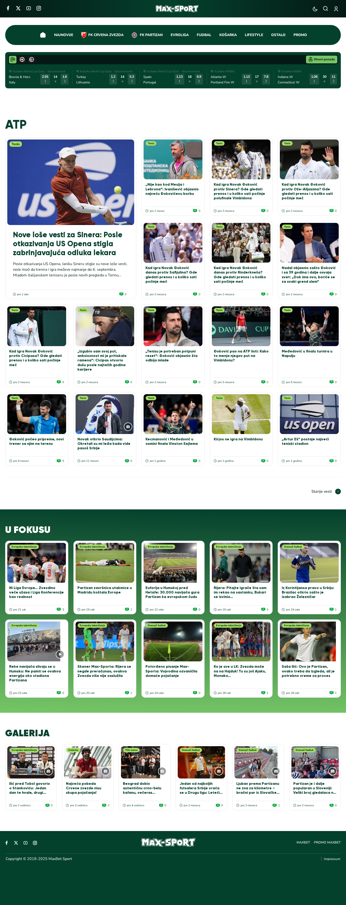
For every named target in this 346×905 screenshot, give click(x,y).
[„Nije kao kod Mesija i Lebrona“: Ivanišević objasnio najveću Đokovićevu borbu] (173, 159)
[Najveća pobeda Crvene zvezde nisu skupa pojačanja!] (87, 762)
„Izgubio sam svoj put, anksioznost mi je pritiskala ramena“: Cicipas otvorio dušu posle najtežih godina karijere (101, 360)
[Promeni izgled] (315, 9)
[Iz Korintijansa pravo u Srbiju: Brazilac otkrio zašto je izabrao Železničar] (309, 563)
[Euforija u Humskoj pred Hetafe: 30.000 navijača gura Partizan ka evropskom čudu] (173, 563)
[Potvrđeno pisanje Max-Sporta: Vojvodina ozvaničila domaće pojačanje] (173, 641)
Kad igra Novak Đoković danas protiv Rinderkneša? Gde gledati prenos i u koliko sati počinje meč (240, 275)
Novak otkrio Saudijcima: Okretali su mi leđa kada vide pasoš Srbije (103, 443)
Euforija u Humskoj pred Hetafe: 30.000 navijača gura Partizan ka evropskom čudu (172, 592)
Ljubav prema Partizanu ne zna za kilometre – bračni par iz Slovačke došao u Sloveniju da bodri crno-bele (257, 792)
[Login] (337, 9)
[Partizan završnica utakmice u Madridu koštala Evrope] (105, 563)
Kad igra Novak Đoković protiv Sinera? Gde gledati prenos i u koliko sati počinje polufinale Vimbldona (239, 191)
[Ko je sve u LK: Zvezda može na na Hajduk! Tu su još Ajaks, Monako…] (241, 641)
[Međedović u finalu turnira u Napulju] (309, 326)
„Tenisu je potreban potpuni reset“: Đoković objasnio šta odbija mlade (171, 355)
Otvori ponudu (324, 59)
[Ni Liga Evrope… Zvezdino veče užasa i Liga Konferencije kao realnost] (36, 563)
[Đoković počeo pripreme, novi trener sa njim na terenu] (36, 414)
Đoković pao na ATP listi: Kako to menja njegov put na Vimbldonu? (241, 355)
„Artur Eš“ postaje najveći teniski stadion (305, 441)
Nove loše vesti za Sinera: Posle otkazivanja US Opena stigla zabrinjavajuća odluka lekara (67, 244)
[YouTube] (28, 8)
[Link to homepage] (177, 8)
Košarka (73, 750)
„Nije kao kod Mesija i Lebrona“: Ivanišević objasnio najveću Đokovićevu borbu (172, 189)
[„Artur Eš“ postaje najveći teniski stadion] (309, 414)
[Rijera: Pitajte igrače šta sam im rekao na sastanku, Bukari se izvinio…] (241, 563)
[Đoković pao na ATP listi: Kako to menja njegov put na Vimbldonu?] (241, 326)
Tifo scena (131, 750)
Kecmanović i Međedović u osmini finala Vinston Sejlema (171, 441)
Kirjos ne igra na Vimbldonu (238, 439)
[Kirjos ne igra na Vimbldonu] (241, 414)
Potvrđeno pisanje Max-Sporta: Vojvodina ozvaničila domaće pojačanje (171, 671)
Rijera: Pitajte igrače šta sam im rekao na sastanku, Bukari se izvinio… (240, 592)
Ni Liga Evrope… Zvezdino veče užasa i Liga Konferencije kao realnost (36, 592)
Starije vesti (321, 491)
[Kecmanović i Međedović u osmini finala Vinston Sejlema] (173, 414)
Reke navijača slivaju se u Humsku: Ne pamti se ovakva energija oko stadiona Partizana (35, 673)
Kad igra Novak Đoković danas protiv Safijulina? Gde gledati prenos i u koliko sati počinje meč (171, 275)
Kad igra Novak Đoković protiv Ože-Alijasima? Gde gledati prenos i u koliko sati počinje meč (307, 191)
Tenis (16, 144)
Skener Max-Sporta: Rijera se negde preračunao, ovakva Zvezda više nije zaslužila (104, 671)
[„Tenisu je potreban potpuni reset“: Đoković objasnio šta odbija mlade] (173, 326)
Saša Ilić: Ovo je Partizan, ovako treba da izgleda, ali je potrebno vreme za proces (308, 671)
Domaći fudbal (293, 547)
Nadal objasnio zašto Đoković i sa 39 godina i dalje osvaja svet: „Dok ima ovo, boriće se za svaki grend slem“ (309, 275)
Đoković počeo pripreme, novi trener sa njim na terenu (36, 441)
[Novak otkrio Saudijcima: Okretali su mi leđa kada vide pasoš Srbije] (105, 414)
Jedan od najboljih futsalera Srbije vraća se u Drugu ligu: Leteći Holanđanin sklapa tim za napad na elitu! (200, 792)
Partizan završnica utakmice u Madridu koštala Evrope (104, 590)
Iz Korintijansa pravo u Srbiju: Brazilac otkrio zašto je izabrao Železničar (308, 592)
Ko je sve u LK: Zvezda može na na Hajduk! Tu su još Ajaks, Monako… (240, 671)
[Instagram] (38, 8)
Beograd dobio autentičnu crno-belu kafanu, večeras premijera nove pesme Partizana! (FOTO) (143, 792)
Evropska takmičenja (24, 547)
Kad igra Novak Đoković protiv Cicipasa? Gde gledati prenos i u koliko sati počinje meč (35, 358)
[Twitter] (18, 8)
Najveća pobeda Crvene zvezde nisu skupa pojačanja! (83, 788)
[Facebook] (8, 8)
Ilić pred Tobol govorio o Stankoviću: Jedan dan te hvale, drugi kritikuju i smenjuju (29, 790)
